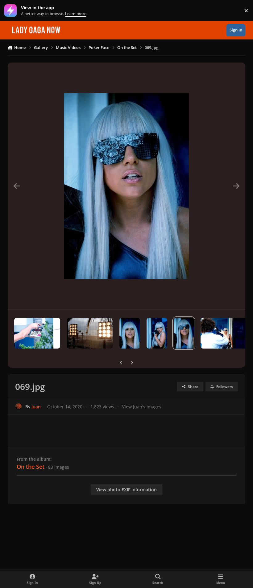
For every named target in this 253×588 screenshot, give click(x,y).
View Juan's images (141, 407)
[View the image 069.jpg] (184, 333)
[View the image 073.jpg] (37, 333)
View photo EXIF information (126, 489)
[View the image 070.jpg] (157, 333)
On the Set (30, 466)
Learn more (12, 11)
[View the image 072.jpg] (90, 333)
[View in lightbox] (126, 186)
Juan (36, 407)
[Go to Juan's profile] (18, 406)
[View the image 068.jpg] (224, 333)
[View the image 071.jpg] (129, 333)
